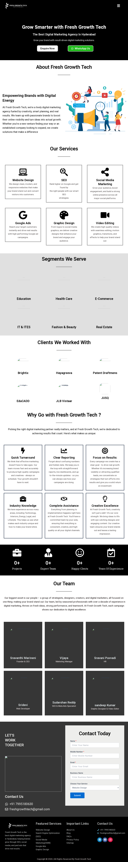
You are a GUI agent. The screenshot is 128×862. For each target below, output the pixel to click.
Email (73, 762)
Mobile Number (77, 752)
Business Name (76, 773)
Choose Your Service (78, 784)
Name (73, 741)
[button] (118, 6)
